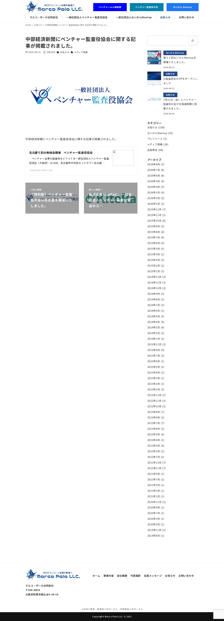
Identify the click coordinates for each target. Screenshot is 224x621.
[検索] (192, 40)
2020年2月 (153, 524)
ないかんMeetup (157, 133)
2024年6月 (153, 310)
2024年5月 (153, 316)
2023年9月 (153, 350)
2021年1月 (153, 496)
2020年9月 (153, 507)
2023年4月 (153, 372)
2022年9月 (153, 412)
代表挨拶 (135, 575)
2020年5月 (153, 518)
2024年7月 (153, 305)
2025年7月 (153, 237)
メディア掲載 (81, 52)
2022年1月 (153, 457)
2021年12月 (154, 462)
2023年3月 (153, 378)
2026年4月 (153, 187)
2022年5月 (153, 434)
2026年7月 (153, 170)
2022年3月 (153, 445)
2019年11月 (154, 530)
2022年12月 (154, 395)
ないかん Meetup (183, 7)
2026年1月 (153, 203)
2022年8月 (153, 417)
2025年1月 (153, 271)
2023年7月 (153, 355)
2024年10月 (154, 288)
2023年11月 (154, 344)
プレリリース (155, 138)
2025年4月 (153, 254)
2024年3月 (153, 327)
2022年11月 (154, 400)
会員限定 (152, 150)
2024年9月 (153, 293)
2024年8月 (153, 299)
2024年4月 (153, 322)
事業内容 (108, 575)
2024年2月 (153, 333)
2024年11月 (154, 282)
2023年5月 (153, 367)
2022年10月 (154, 406)
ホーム (96, 575)
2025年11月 (154, 215)
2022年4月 (153, 440)
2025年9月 (153, 226)
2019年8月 (153, 535)
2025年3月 (153, 260)
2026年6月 (153, 175)
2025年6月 (153, 243)
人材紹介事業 (88, 608)
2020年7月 (153, 513)
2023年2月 (153, 384)
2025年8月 (153, 232)
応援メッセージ (153, 575)
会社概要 (122, 575)
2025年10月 (154, 220)
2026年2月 (153, 198)
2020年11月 (154, 502)
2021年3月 (153, 490)
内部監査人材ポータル (131, 608)
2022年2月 (153, 451)
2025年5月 (153, 248)
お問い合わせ (186, 575)
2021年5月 (153, 485)
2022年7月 (153, 423)
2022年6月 (153, 428)
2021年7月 (153, 479)
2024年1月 (153, 338)
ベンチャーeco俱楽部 (110, 7)
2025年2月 (153, 265)
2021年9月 (153, 474)
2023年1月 (153, 389)
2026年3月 (153, 192)
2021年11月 (154, 468)
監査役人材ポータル (107, 608)
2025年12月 (154, 209)
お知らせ (64, 52)
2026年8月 (153, 164)
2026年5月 (153, 181)
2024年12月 (154, 277)
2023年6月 (153, 361)
